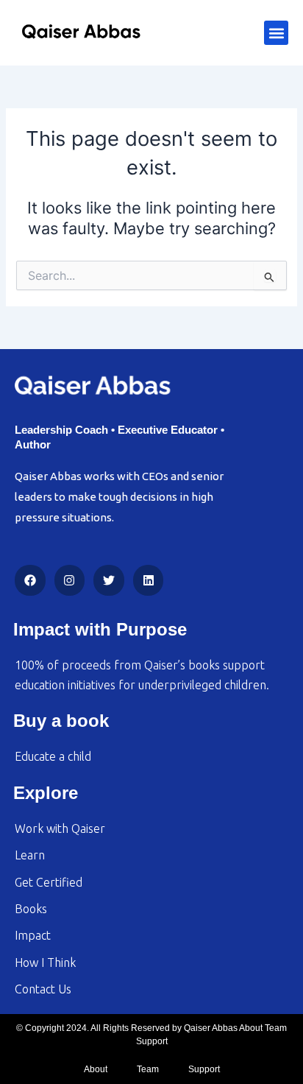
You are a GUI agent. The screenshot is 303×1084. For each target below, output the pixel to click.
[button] (276, 33)
